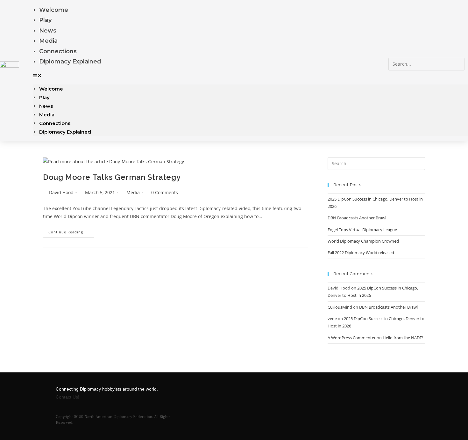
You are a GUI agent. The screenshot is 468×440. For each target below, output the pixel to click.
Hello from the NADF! (403, 338)
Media (48, 40)
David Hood (61, 192)
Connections (58, 51)
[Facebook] (337, 393)
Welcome (53, 9)
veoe (332, 318)
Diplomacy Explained (70, 61)
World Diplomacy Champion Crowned (363, 241)
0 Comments (164, 192)
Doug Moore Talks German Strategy (112, 177)
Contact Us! (67, 397)
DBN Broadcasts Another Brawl (357, 218)
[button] (210, 75)
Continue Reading (71, 230)
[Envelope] (372, 393)
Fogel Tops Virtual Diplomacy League (362, 229)
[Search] (396, 76)
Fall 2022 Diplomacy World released (361, 252)
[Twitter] (355, 393)
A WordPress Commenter (352, 338)
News (47, 30)
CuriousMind (340, 307)
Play (45, 20)
